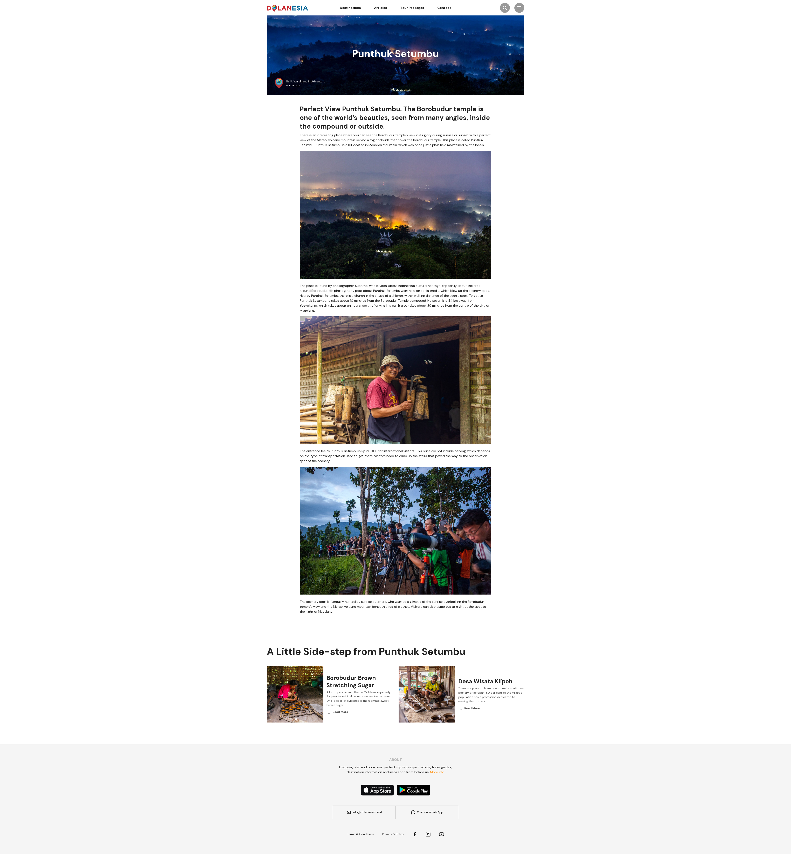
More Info (437, 772)
